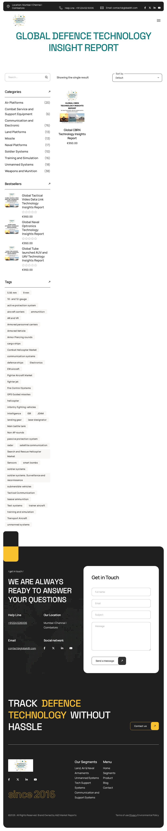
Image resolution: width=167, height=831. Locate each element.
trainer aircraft (37, 505)
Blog (105, 783)
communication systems (21, 356)
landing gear (14, 419)
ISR (29, 413)
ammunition (38, 311)
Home (106, 768)
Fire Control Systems (19, 388)
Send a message (105, 660)
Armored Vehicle (16, 330)
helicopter (13, 400)
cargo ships (14, 343)
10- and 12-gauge (17, 299)
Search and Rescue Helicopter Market (24, 454)
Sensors (12, 462)
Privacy (133, 815)
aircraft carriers (15, 311)
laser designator (37, 419)
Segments (109, 773)
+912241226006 (17, 623)
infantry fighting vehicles (21, 407)
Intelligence (14, 413)
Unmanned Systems (87, 778)
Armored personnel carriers (22, 324)
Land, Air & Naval (84, 768)
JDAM (41, 413)
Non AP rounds (15, 432)
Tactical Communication (21, 492)
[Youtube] (159, 8)
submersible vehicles (19, 486)
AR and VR (13, 318)
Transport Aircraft (17, 518)
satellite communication (33, 445)
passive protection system (22, 438)
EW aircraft (13, 368)
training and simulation (20, 511)
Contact (108, 787)
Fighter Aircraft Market (19, 375)
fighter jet (13, 381)
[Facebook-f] (145, 8)
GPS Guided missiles (18, 394)
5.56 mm (12, 292)
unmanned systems (18, 524)
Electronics (36, 362)
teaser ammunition (18, 499)
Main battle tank (16, 426)
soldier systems (16, 469)
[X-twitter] (150, 8)
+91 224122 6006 (85, 7)
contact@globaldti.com (125, 7)
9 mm (26, 292)
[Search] (46, 77)
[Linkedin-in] (154, 8)
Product (108, 778)
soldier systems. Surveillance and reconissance (26, 478)
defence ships (15, 362)
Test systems (14, 505)
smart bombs (30, 462)
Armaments (82, 773)
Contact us (140, 726)
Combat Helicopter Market (22, 349)
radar (10, 445)
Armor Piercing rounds (19, 337)
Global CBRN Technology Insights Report (72, 134)
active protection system (21, 305)
